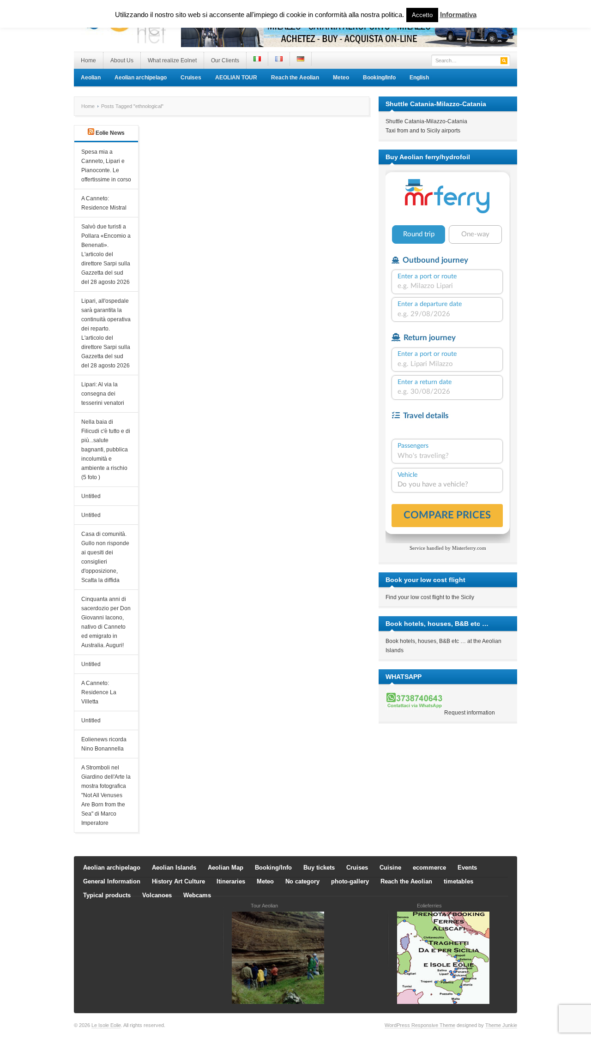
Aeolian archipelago (141, 77)
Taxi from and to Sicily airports (423, 130)
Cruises (191, 77)
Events (467, 867)
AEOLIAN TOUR (236, 77)
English (419, 77)
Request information (469, 712)
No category (302, 881)
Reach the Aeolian (295, 77)
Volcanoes (157, 895)
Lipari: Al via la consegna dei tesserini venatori (102, 393)
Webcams (197, 895)
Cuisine (390, 867)
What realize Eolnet (172, 60)
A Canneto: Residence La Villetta (98, 692)
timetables (458, 881)
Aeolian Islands (174, 867)
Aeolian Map (225, 867)
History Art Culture (178, 881)
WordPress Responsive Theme (420, 1025)
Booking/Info (379, 77)
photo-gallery (350, 881)
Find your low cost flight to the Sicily (430, 597)
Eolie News (110, 133)
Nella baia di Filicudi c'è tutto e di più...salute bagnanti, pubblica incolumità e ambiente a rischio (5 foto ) (105, 449)
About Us (121, 60)
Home (88, 60)
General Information (111, 881)
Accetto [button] (422, 15)
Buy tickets (319, 867)
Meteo (341, 77)
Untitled (91, 496)
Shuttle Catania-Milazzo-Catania (426, 121)
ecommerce (429, 867)
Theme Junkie (501, 1025)
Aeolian (91, 77)
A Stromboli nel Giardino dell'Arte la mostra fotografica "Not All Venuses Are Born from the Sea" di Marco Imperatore (106, 795)
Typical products (107, 895)
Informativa (458, 14)
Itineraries (231, 881)
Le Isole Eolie (106, 1025)
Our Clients (225, 60)
